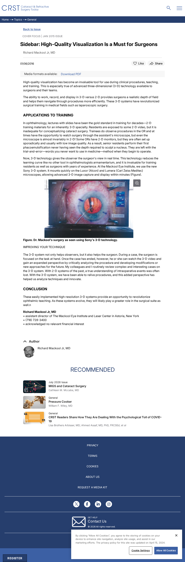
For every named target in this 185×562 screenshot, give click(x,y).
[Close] (176, 535)
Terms (92, 456)
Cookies (92, 466)
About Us (93, 477)
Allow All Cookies (166, 550)
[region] (126, 544)
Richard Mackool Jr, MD (54, 348)
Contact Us (97, 521)
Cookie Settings (141, 550)
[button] (31, 341)
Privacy (92, 445)
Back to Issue (32, 29)
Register (14, 558)
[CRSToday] (25, 8)
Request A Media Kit (92, 487)
